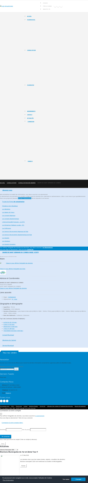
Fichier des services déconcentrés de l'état (37, 38)
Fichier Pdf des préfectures (33, 103)
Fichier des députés (31, 42)
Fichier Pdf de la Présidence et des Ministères (37, 90)
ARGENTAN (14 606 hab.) (10, 326)
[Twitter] (58, 6)
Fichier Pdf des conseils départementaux (36, 96)
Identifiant (31, 131)
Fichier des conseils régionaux (34, 27)
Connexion (31, 121)
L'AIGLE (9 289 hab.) (9, 328)
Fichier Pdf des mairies (32, 92)
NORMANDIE (12, 297)
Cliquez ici (8, 393)
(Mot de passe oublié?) (33, 135)
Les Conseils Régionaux (32, 62)
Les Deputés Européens (32, 81)
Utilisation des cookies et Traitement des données (60, 406)
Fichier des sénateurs (32, 44)
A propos (45, 3)
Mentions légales (33, 406)
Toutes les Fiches (13, 202)
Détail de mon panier (35, 170)
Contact (29, 114)
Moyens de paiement (80, 406)
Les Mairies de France (32, 59)
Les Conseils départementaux (34, 64)
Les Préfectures (31, 70)
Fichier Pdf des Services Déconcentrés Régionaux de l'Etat (40, 105)
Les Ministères (30, 57)
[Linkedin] (61, 6)
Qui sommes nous (4, 406)
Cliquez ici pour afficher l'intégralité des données (19, 263)
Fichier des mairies (31, 25)
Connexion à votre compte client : (12, 423)
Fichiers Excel (31, 19)
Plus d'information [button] (8, 480)
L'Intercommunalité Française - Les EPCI (36, 66)
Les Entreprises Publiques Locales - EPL (36, 68)
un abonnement (39, 416)
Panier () (30, 161)
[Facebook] (55, 6)
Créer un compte (47, 6)
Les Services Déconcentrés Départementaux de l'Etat (39, 75)
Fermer (23, 465)
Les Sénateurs (30, 79)
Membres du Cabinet (9, 340)
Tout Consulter (30, 53)
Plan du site (19, 406)
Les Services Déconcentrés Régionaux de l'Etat (38, 72)
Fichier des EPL (30, 33)
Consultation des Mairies (26, 183)
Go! (16, 369)
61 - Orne (14, 299)
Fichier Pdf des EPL (31, 101)
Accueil (29, 16)
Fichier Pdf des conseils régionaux (35, 94)
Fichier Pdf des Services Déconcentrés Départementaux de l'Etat (42, 107)
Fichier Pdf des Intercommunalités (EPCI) (36, 99)
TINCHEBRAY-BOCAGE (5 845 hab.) (13, 331)
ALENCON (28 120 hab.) (10, 322)
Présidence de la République (34, 55)
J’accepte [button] (78, 479)
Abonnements (31, 111)
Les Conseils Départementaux (10, 219)
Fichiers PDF (30, 85)
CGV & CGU (42, 406)
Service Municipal (8, 345)
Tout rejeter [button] (66, 479)
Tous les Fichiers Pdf (32, 88)
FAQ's (12, 406)
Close (2, 443)
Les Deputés (30, 77)
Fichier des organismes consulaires (35, 40)
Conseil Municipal (8, 335)
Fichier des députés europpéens (34, 46)
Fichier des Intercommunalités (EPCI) (35, 31)
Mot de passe (32, 137)
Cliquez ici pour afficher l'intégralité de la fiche (12, 269)
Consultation (31, 50)
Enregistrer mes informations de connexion (33, 143)
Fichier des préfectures (32, 35)
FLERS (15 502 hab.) (9, 324)
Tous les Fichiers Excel (32, 23)
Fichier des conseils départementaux (36, 29)
